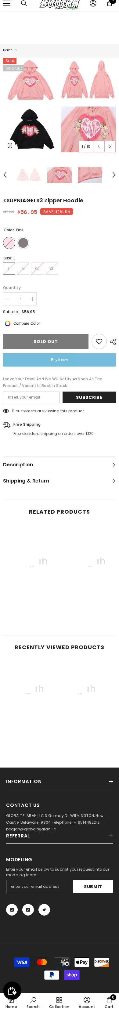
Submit (93, 887)
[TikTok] (28, 910)
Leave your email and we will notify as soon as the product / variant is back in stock (52, 382)
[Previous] (98, 146)
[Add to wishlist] (99, 341)
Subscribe (89, 397)
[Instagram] (12, 910)
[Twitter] (44, 910)
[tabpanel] (31, 105)
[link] (30, 604)
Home (8, 50)
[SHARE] (111, 341)
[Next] (110, 146)
